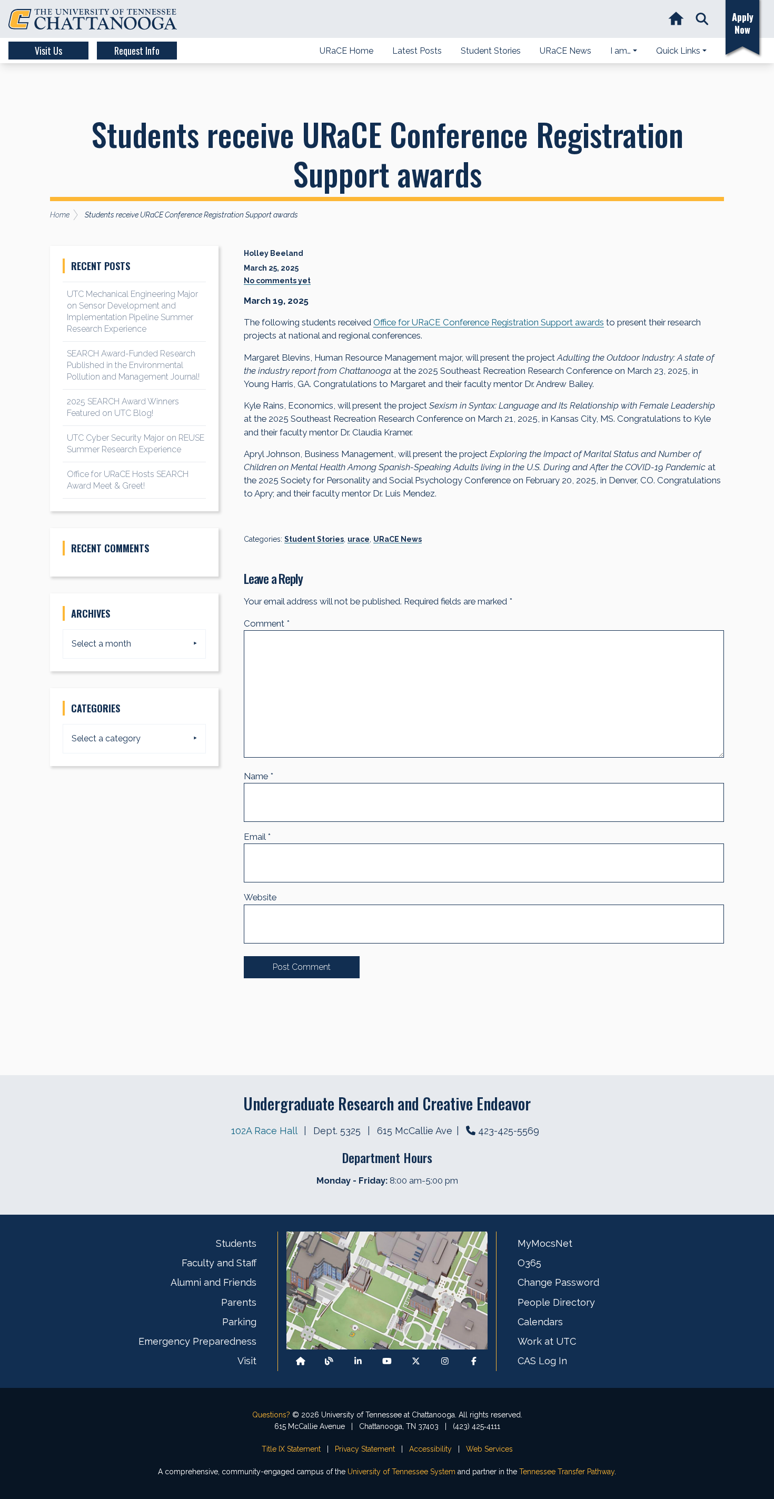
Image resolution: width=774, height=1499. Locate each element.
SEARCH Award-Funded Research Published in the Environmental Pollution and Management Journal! (133, 365)
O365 (529, 1262)
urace (359, 539)
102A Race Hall (265, 1130)
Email (257, 836)
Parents (238, 1302)
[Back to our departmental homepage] (300, 1361)
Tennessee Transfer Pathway (566, 1471)
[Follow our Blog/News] (329, 1361)
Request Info (137, 50)
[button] (702, 19)
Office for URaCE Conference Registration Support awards (488, 322)
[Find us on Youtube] (387, 1361)
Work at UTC (547, 1341)
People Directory (556, 1302)
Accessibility (430, 1449)
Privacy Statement (365, 1449)
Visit (246, 1360)
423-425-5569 (508, 1130)
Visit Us (48, 50)
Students (236, 1243)
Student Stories (314, 539)
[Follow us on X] (416, 1361)
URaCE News (397, 539)
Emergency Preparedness (197, 1341)
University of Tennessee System (401, 1471)
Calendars (540, 1321)
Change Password (558, 1282)
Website (260, 897)
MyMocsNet (545, 1243)
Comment (267, 623)
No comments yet (277, 280)
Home (60, 215)
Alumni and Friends (213, 1282)
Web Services (489, 1449)
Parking (239, 1321)
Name (258, 776)
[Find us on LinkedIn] (358, 1361)
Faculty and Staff (219, 1262)
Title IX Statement (291, 1449)
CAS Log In (542, 1360)
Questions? (271, 1415)
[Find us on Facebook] (474, 1361)
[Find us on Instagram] (445, 1361)
